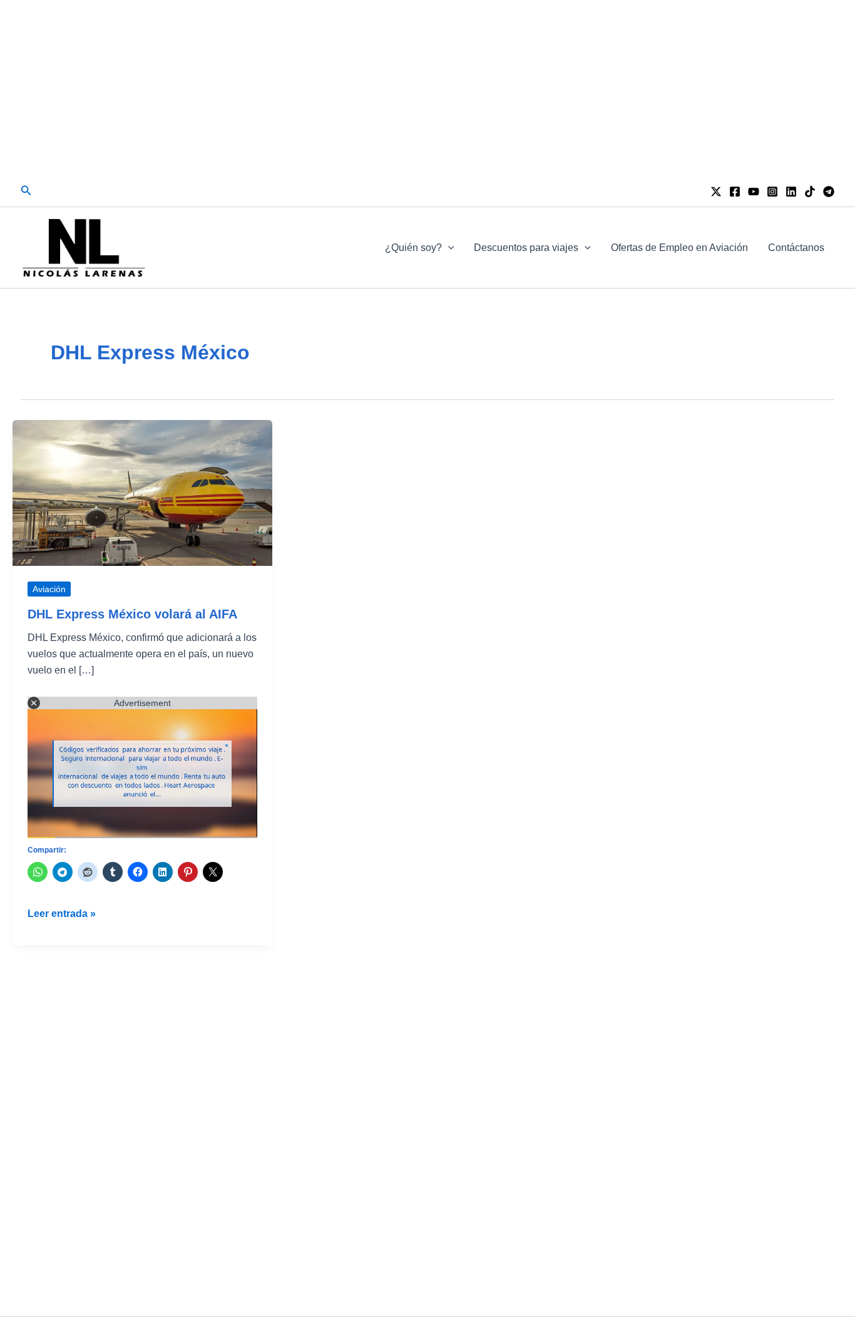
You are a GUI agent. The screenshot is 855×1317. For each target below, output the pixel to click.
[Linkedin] (791, 191)
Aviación (49, 589)
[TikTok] (810, 191)
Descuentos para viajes (526, 247)
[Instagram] (772, 191)
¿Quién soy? (413, 247)
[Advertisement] (427, 87)
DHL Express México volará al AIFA (132, 614)
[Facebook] (734, 191)
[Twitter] (716, 191)
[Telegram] (828, 191)
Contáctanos (796, 247)
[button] (26, 191)
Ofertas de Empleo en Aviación (679, 247)
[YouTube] (753, 191)
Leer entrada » (62, 915)
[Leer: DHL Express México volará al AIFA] (142, 492)
